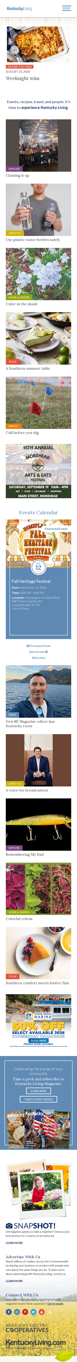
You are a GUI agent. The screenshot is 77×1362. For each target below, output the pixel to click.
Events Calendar (38, 512)
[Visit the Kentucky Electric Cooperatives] (27, 1328)
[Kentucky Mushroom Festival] (38, 543)
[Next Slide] (62, 50)
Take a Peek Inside (38, 1099)
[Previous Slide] (14, 50)
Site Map (47, 1348)
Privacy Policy (22, 1348)
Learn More (14, 1242)
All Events (38, 657)
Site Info (36, 1348)
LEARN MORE (14, 1281)
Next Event (37, 651)
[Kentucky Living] (20, 8)
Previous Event (40, 645)
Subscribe (39, 1091)
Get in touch (55, 1303)
